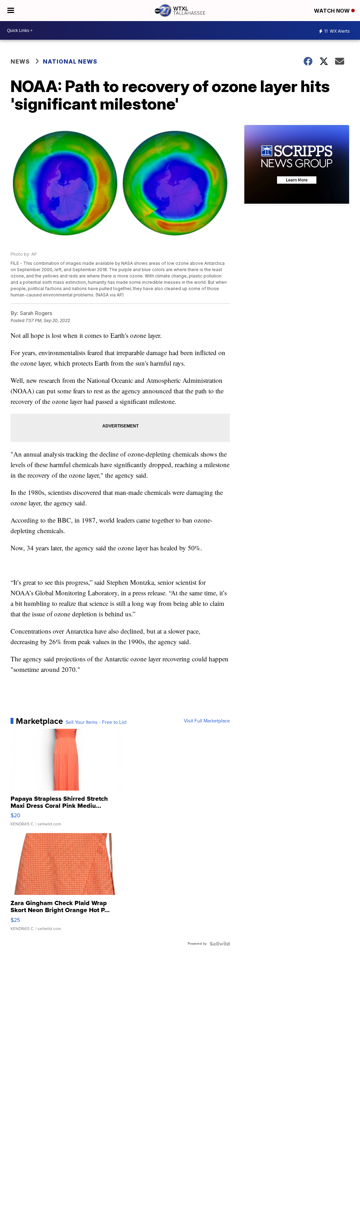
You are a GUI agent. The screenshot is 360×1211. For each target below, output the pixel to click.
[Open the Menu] (10, 10)
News (20, 61)
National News (70, 61)
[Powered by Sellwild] (220, 943)
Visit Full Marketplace (207, 721)
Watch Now (332, 10)
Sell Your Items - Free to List (96, 722)
